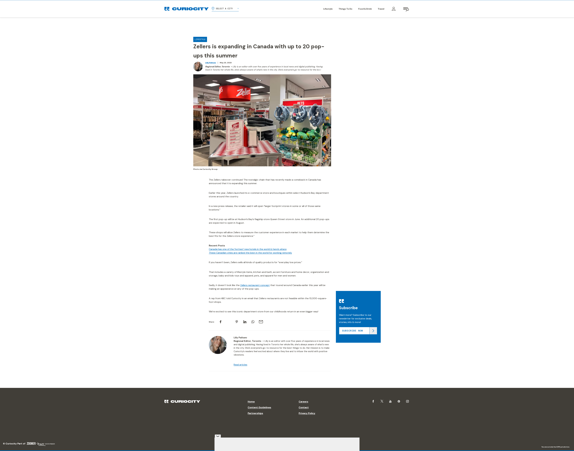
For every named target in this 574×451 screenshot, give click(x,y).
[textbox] (282, 360)
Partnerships (255, 413)
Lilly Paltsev (210, 63)
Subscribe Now (352, 330)
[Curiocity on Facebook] (373, 401)
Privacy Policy (307, 413)
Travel (381, 8)
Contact (304, 407)
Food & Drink (365, 8)
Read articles (240, 364)
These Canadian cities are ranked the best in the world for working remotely (250, 252)
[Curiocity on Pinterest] (398, 401)
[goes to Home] (186, 8)
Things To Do (345, 8)
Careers (303, 401)
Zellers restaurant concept (255, 285)
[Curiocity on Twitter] (382, 401)
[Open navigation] (406, 9)
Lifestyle (328, 8)
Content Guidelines (259, 407)
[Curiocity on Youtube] (390, 401)
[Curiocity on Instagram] (407, 401)
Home (251, 401)
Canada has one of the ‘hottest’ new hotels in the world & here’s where (248, 249)
